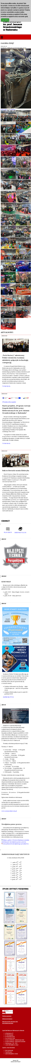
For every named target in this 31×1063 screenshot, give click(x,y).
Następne (12, 109)
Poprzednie (4, 109)
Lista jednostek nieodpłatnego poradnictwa (16, 844)
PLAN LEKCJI (8, 532)
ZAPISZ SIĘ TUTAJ (8, 697)
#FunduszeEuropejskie (9, 402)
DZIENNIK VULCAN (20, 532)
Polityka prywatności (6, 1016)
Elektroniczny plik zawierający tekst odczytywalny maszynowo (10, 1022)
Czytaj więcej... (6, 386)
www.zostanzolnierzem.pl (9, 811)
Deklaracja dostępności (7, 1019)
